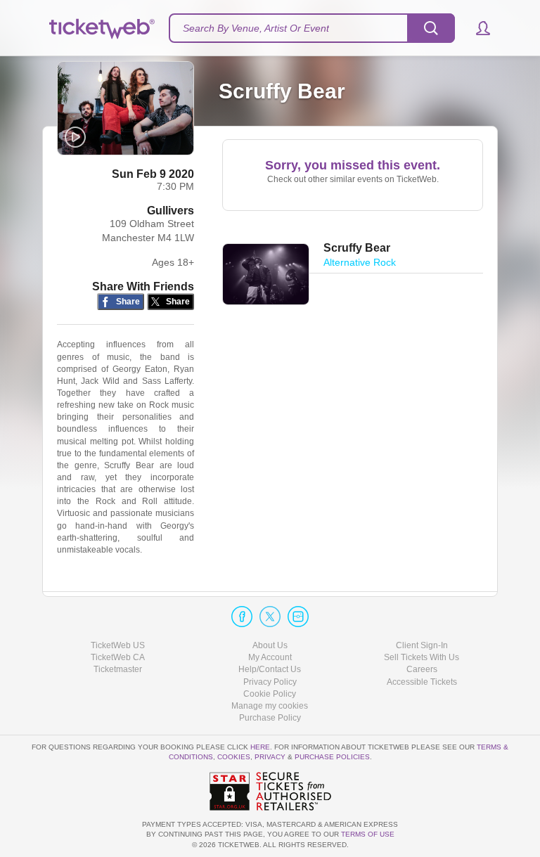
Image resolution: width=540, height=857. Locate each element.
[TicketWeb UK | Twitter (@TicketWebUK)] (270, 616)
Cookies (233, 757)
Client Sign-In (422, 645)
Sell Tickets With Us (421, 657)
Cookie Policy (269, 694)
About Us (270, 645)
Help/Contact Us (269, 669)
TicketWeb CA (118, 657)
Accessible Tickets (422, 682)
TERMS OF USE (367, 834)
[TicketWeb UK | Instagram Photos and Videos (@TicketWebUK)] (298, 616)
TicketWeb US (118, 645)
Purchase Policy (270, 718)
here (260, 747)
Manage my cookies (269, 706)
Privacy (270, 757)
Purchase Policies (332, 757)
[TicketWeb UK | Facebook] (241, 616)
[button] (476, 28)
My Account (270, 657)
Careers (421, 669)
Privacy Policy (270, 682)
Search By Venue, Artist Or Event (256, 28)
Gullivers (170, 211)
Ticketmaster (118, 669)
